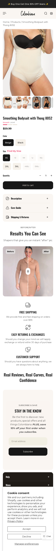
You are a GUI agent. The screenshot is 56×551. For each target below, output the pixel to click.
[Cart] (51, 13)
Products (16, 22)
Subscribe (28, 451)
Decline (26, 536)
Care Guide (16, 207)
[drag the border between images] (28, 271)
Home (6, 22)
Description (16, 198)
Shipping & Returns (20, 217)
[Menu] (4, 13)
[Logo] (28, 13)
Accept (27, 529)
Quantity (6, 175)
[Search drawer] (46, 13)
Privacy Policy (15, 521)
